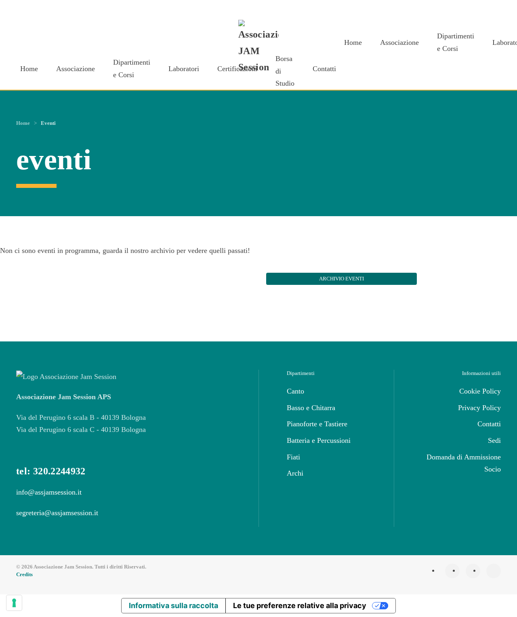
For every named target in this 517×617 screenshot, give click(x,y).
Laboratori (183, 69)
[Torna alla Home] (258, 48)
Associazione (75, 69)
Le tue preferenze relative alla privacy (299, 605)
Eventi (48, 123)
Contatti (324, 69)
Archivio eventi (341, 279)
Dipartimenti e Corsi (131, 68)
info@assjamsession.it (49, 492)
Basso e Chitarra (311, 408)
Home (29, 69)
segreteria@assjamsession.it (57, 513)
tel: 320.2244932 (51, 471)
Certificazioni (237, 69)
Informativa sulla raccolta (173, 605)
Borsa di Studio (284, 71)
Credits (24, 574)
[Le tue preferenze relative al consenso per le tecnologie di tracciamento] (14, 603)
